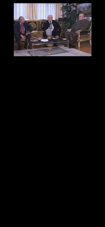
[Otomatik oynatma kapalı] (6, 54)
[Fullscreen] (100, 54)
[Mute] (14, 47)
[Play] (5, 47)
